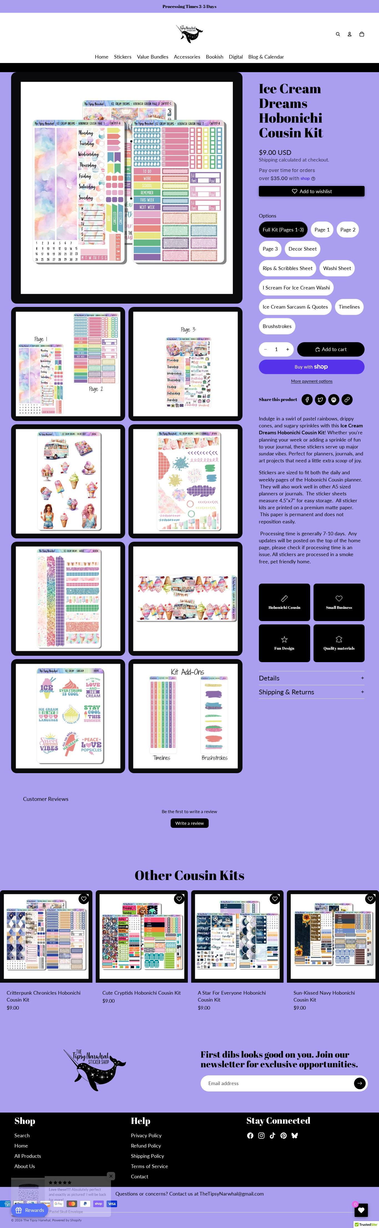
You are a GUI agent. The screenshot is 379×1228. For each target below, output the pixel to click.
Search (22, 1135)
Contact (139, 1176)
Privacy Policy (146, 1135)
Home (21, 1146)
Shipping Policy (147, 1156)
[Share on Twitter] (320, 399)
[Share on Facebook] (307, 399)
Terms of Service (149, 1166)
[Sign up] (360, 1083)
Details (269, 678)
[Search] (338, 34)
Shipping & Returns (286, 692)
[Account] (349, 34)
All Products (27, 1156)
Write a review (189, 823)
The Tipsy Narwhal (36, 1220)
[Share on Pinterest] (333, 399)
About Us (24, 1166)
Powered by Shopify (67, 1220)
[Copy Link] (347, 399)
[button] (312, 191)
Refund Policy (146, 1146)
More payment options (312, 381)
